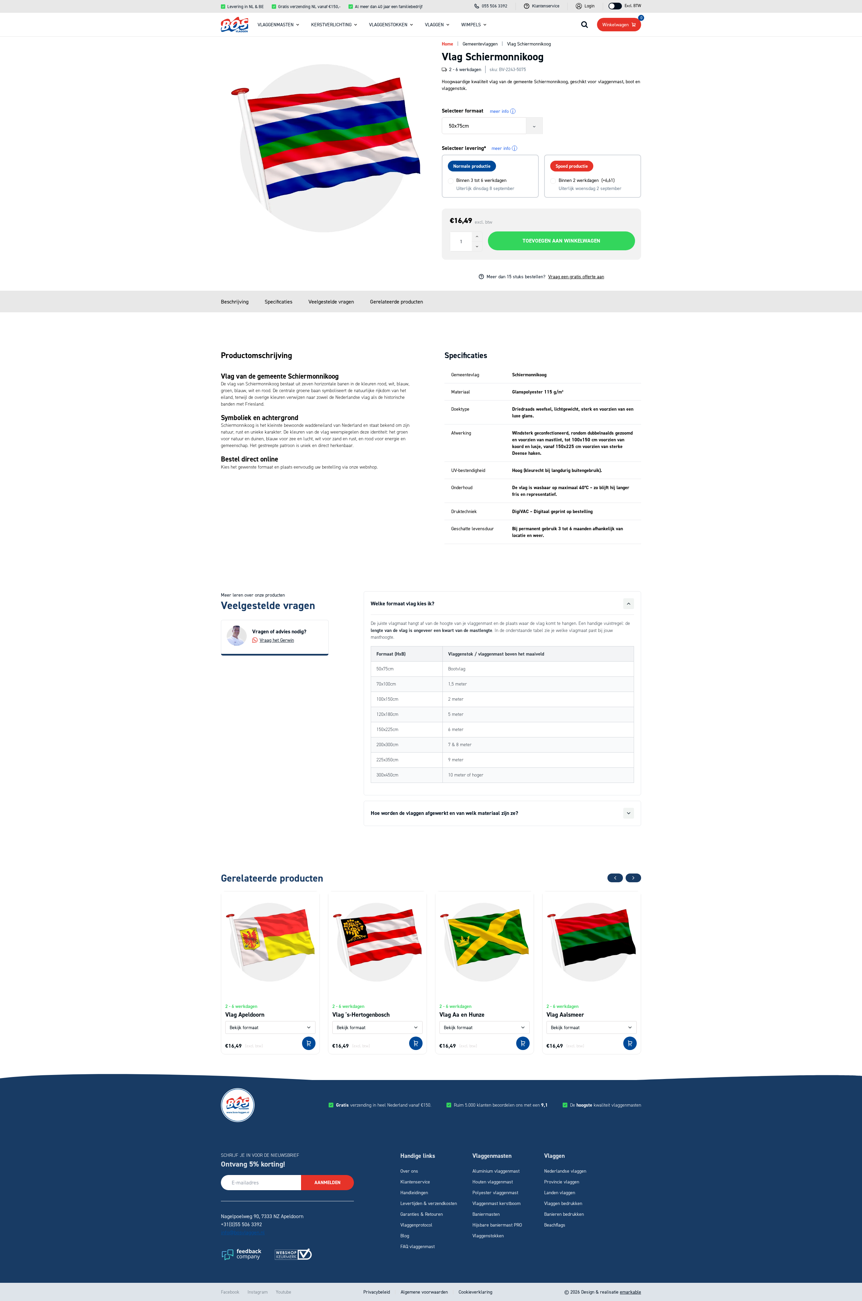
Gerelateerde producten (396, 301)
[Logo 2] (293, 1254)
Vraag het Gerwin (277, 640)
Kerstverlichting (331, 24)
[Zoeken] (584, 25)
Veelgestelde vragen (331, 301)
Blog (404, 1235)
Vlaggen (434, 24)
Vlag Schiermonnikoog (529, 43)
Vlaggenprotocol (416, 1225)
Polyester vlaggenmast (495, 1192)
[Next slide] (633, 878)
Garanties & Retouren (421, 1214)
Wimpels (471, 24)
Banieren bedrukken (564, 1214)
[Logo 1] (241, 1254)
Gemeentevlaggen (480, 43)
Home (447, 44)
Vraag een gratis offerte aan (576, 276)
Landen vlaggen (559, 1192)
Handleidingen (414, 1192)
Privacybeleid (377, 1292)
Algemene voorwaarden (424, 1292)
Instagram (257, 1292)
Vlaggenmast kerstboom (496, 1203)
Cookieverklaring (474, 1292)
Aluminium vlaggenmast (496, 1171)
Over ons (409, 1171)
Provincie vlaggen (561, 1181)
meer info (501, 111)
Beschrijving (234, 301)
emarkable (630, 1292)
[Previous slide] (615, 878)
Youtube (283, 1292)
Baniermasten (486, 1214)
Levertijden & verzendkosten (428, 1203)
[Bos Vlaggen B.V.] (234, 24)
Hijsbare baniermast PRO (497, 1225)
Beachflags (554, 1225)
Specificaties (278, 301)
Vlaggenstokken (388, 24)
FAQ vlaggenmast (417, 1246)
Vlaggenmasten (276, 24)
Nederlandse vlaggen (565, 1171)
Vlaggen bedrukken (563, 1203)
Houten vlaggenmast (492, 1181)
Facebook (230, 1292)
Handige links (417, 1156)
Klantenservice (415, 1181)
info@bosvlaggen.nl (243, 1232)
